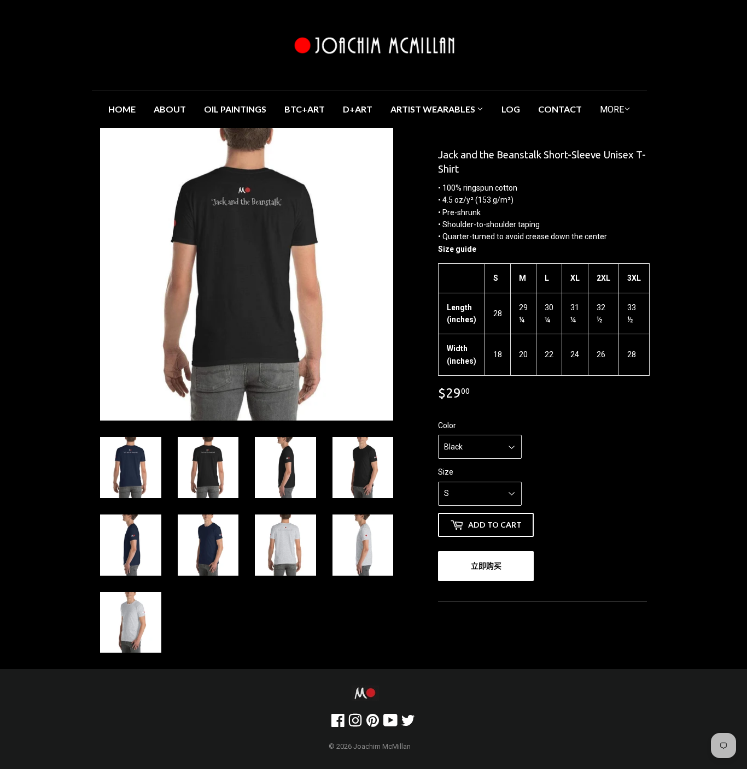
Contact (560, 109)
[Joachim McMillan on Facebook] (338, 723)
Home (122, 109)
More (612, 109)
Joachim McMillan (382, 746)
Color (447, 425)
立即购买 (486, 565)
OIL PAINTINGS (235, 109)
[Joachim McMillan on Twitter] (408, 723)
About (170, 109)
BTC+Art (304, 109)
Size (445, 472)
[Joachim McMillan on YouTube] (390, 723)
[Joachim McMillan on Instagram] (355, 723)
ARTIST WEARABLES (433, 109)
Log (510, 109)
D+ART (357, 109)
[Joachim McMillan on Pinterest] (373, 723)
